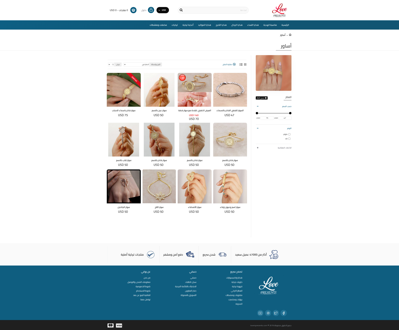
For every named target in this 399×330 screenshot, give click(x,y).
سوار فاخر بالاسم (230, 160)
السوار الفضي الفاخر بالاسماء (230, 110)
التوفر (289, 128)
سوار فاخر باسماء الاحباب (123, 110)
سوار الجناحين (124, 207)
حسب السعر (286, 106)
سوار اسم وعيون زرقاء (230, 207)
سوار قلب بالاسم (123, 160)
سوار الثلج (159, 207)
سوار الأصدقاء (194, 207)
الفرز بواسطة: (155, 64)
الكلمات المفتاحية (284, 148)
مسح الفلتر (260, 98)
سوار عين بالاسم (159, 110)
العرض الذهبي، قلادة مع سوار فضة (194, 110)
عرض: (118, 64)
